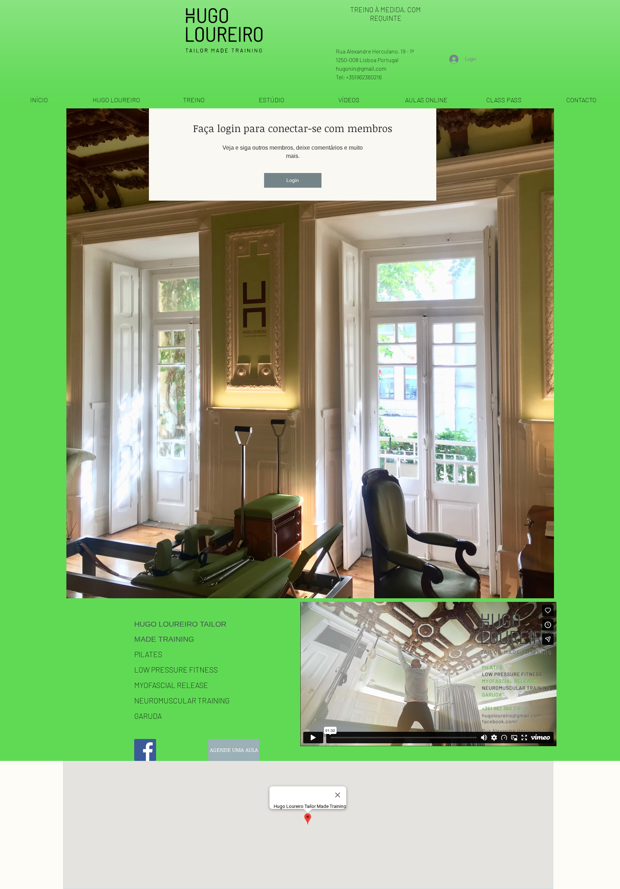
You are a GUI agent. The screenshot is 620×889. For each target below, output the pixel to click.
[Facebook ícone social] (145, 750)
